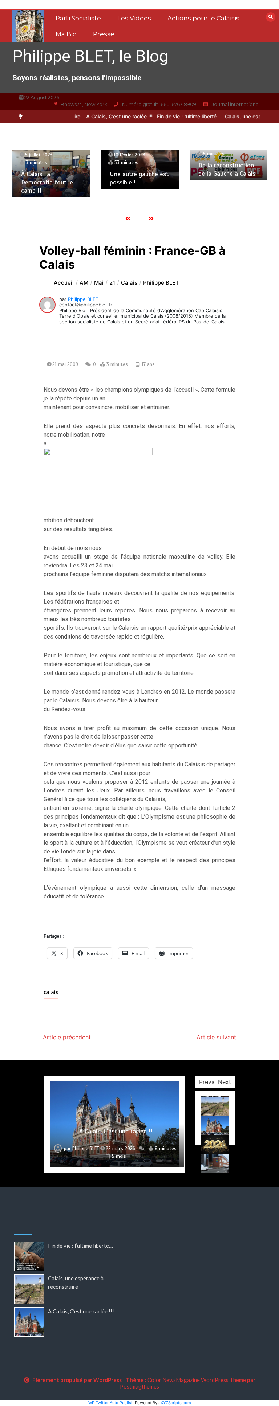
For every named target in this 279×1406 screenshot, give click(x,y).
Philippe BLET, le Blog (90, 56)
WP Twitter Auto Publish (111, 1402)
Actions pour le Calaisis (203, 18)
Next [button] (224, 1081)
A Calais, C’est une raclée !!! (111, 116)
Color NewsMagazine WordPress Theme (196, 1380)
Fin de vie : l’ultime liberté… (181, 116)
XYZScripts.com (176, 1402)
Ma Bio (66, 34)
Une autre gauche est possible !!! (139, 178)
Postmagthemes (139, 1386)
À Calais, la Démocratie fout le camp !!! (47, 182)
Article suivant (216, 1037)
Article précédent (67, 1037)
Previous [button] (211, 1081)
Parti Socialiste (78, 18)
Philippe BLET (83, 299)
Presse (103, 34)
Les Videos (134, 18)
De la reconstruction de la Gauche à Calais (226, 169)
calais (51, 992)
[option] (111, 116)
